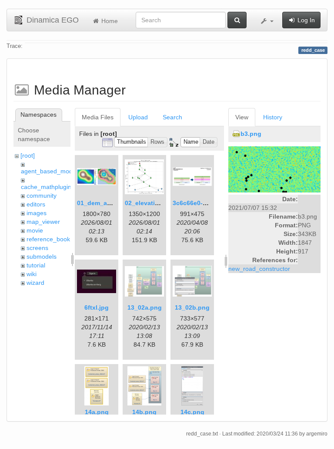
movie (35, 230)
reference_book (48, 239)
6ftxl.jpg (96, 307)
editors (36, 204)
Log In (305, 20)
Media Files (98, 117)
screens (37, 247)
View (241, 117)
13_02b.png (192, 307)
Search (172, 117)
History (272, 117)
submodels (42, 256)
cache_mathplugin (46, 186)
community (42, 195)
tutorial (36, 265)
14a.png (97, 411)
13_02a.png (144, 307)
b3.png (250, 133)
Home (109, 20)
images (37, 212)
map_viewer (43, 221)
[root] (27, 155)
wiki (32, 273)
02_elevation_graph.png (161, 202)
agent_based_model (49, 171)
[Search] (237, 20)
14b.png (144, 411)
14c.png (192, 411)
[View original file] (274, 168)
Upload (138, 117)
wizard (35, 282)
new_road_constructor (259, 268)
